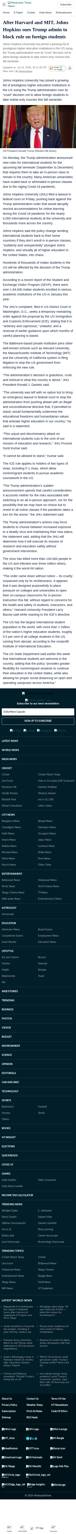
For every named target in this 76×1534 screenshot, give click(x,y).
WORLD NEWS (10, 767)
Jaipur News (44, 857)
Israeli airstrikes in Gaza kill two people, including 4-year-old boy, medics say (19, 1346)
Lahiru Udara (45, 823)
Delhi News (8, 851)
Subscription (9, 1429)
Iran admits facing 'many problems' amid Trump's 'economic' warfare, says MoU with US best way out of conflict (54, 1397)
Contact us (33, 1416)
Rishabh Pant (9, 817)
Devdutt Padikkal (47, 804)
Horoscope (8, 931)
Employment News (48, 953)
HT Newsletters (59, 1422)
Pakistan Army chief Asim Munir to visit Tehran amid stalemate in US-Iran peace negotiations (19, 1361)
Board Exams (45, 947)
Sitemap (6, 1435)
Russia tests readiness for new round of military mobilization (54, 1346)
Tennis (41, 1130)
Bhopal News (45, 838)
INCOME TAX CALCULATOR (17, 1213)
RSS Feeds (32, 1435)
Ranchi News (9, 882)
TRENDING (8, 1018)
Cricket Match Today (49, 792)
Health (5, 987)
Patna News (8, 876)
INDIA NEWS (9, 777)
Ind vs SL (7, 1247)
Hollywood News (47, 897)
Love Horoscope (10, 1259)
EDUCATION (9, 941)
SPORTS (6, 1118)
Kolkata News (9, 863)
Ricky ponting (45, 1247)
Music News (8, 904)
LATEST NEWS (10, 758)
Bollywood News (11, 897)
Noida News (44, 870)
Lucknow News (46, 863)
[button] (4, 4)
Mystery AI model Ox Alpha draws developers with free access (55, 1360)
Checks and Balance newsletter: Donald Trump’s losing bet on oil (19, 1394)
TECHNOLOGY (10, 1109)
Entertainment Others (50, 916)
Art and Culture (10, 975)
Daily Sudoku (9, 1197)
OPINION (7, 1081)
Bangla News (45, 1293)
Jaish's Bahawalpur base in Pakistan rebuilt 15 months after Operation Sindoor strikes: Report (19, 1378)
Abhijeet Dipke (10, 1228)
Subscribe (65, 4)
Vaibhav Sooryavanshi (13, 1240)
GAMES (6, 1191)
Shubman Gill (9, 804)
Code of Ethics (59, 1429)
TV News (43, 910)
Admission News (11, 947)
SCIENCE (7, 1072)
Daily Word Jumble (12, 1204)
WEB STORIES (10, 1009)
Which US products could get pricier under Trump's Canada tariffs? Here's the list (54, 1378)
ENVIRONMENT (11, 1063)
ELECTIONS (8, 1164)
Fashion (6, 981)
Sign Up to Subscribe (38, 735)
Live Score (7, 798)
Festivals (42, 981)
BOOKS (6, 1146)
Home (6, 12)
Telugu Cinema (46, 1287)
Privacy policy (9, 1422)
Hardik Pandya (10, 811)
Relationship (8, 993)
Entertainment (64, 12)
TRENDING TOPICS (13, 1268)
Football (42, 1124)
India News (45, 12)
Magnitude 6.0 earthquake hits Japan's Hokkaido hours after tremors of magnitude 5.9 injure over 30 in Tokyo (18, 1330)
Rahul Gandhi (9, 1234)
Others (5, 1137)
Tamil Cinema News (48, 904)
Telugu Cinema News (13, 910)
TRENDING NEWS (12, 1222)
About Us (7, 1416)
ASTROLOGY (9, 925)
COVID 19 (7, 1182)
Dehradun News (47, 845)
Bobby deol (8, 1253)
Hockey (6, 1130)
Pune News (44, 876)
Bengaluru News (11, 838)
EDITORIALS (9, 1091)
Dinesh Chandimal (12, 823)
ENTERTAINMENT (12, 891)
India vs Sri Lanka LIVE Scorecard (56, 798)
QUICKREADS (10, 1173)
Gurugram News (47, 851)
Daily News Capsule (14, 726)
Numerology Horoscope (51, 1259)
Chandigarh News (11, 845)
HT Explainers (45, 1306)
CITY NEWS (8, 832)
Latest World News (17, 1317)
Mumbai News (10, 870)
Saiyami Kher (45, 1234)
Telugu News (9, 1299)
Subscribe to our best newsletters (38, 717)
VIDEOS (6, 1045)
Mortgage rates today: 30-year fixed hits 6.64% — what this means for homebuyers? (54, 1328)
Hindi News (44, 1299)
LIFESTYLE (8, 968)
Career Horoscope (48, 1253)
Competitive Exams (12, 953)
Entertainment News (13, 1293)
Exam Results (9, 959)
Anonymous (25, 71)
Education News (47, 959)
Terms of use (58, 1416)
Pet (3, 1000)
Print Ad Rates (34, 1429)
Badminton (8, 1124)
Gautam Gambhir (47, 1240)
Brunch (42, 975)
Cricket (31, 12)
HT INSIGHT (9, 1155)
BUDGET (7, 1054)
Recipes (42, 987)
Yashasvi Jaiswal (46, 811)
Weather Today (35, 1422)
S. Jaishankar (45, 1228)
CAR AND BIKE (10, 1100)
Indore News (9, 857)
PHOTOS (7, 1036)
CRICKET (7, 786)
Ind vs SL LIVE (46, 817)
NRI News (7, 1306)
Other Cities (44, 882)
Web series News (11, 916)
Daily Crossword (47, 1197)
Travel (41, 993)
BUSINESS (7, 1027)
